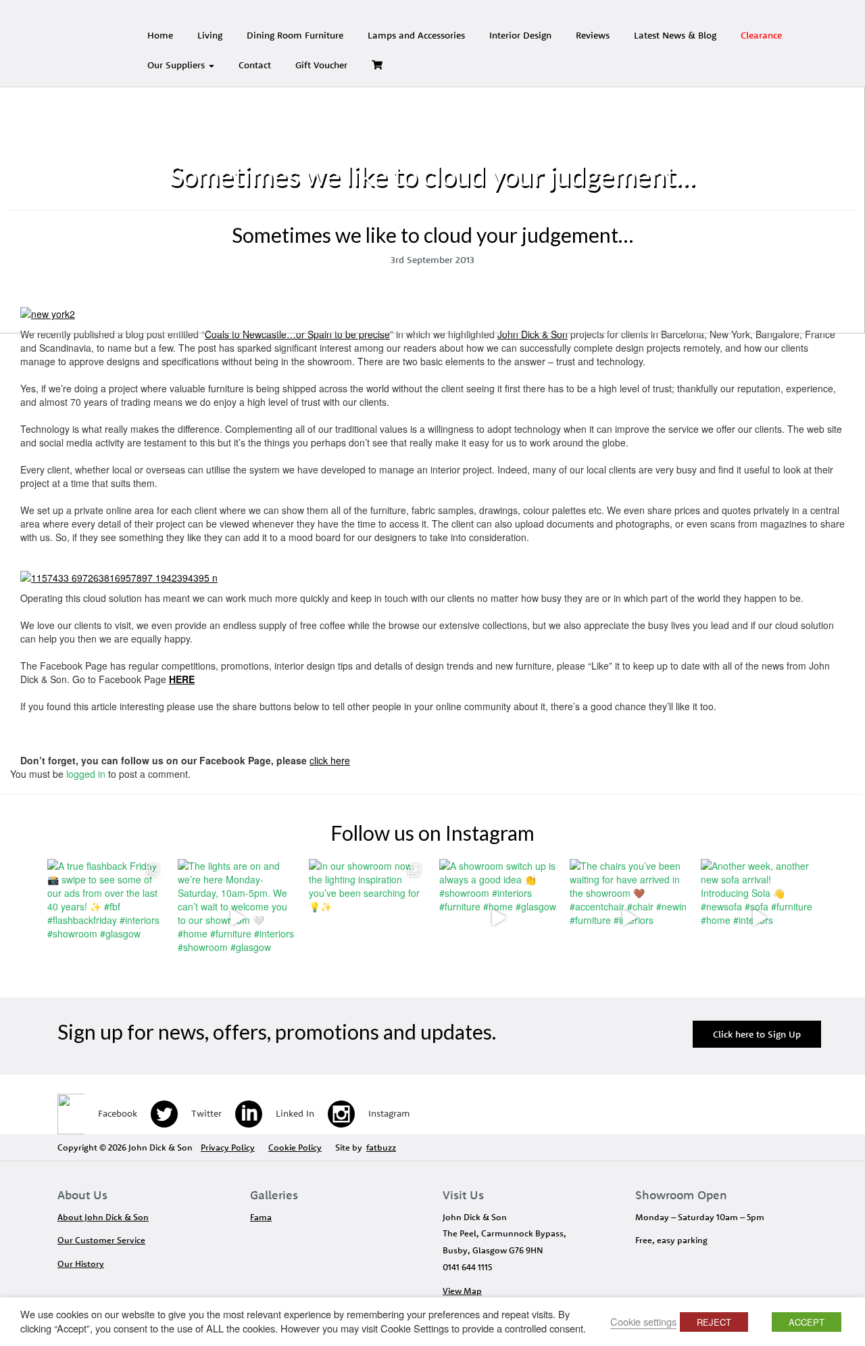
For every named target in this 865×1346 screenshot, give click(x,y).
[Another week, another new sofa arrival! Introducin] (759, 917)
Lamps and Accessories (416, 35)
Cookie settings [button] (643, 1321)
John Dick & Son (532, 334)
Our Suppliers (177, 65)
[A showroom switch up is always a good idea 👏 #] (497, 917)
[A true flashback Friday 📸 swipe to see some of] (105, 917)
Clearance (761, 35)
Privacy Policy (228, 1147)
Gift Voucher (321, 65)
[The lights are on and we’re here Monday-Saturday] (236, 917)
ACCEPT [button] (806, 1322)
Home (160, 35)
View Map (462, 1290)
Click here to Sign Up (757, 1034)
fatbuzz (381, 1147)
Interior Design (520, 35)
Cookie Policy (295, 1147)
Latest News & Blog (675, 35)
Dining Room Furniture (295, 35)
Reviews (593, 35)
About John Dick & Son (103, 1216)
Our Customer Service (101, 1239)
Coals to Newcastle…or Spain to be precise (297, 334)
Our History (80, 1263)
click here (330, 760)
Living (209, 35)
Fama (261, 1216)
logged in (85, 774)
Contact (255, 65)
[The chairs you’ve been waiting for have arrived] (628, 917)
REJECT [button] (714, 1322)
